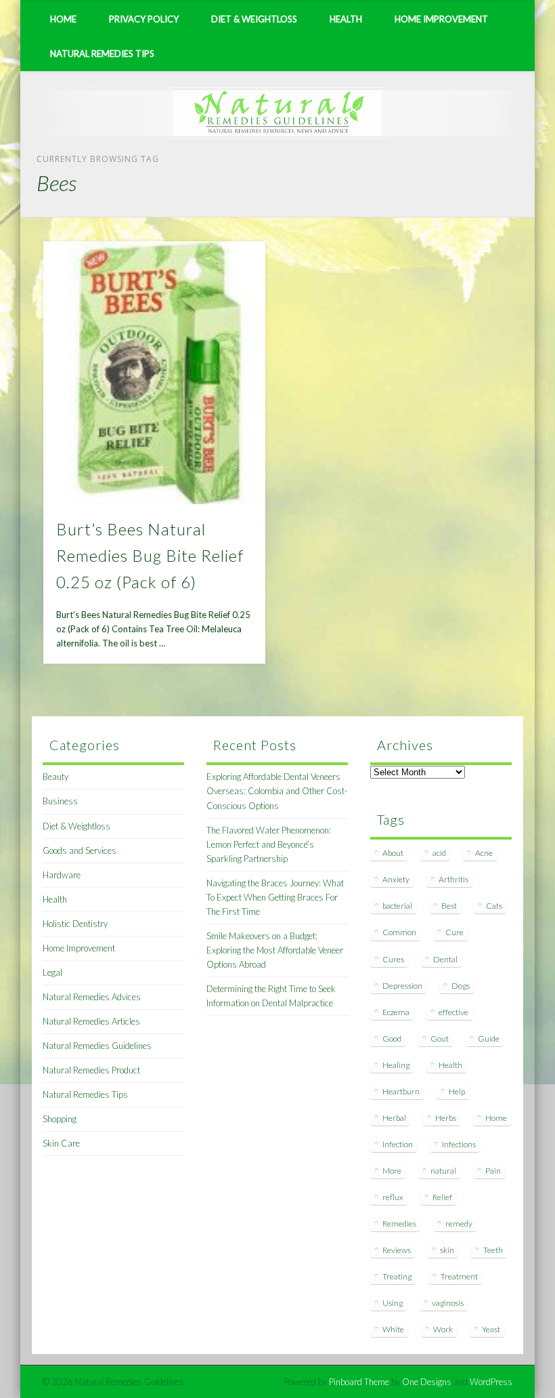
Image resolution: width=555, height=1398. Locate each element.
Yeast (491, 1329)
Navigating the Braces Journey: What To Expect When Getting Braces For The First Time (275, 897)
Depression (402, 986)
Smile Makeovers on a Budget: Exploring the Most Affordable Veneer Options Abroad (274, 950)
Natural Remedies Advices (92, 996)
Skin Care (61, 1143)
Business (60, 801)
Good (391, 1038)
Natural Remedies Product (91, 1070)
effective (453, 1012)
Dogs (460, 986)
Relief (442, 1197)
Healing (395, 1065)
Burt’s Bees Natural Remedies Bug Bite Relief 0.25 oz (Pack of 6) (150, 555)
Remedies (399, 1223)
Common (399, 932)
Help (457, 1091)
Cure (454, 932)
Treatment (459, 1276)
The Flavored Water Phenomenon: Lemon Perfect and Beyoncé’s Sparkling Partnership (268, 844)
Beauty (55, 776)
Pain (493, 1171)
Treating (397, 1276)
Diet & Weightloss (254, 19)
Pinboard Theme (359, 1381)
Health (346, 19)
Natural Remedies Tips (102, 53)
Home (63, 19)
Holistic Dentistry (75, 923)
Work (443, 1329)
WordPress (491, 1381)
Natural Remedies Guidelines (97, 1045)
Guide (489, 1038)
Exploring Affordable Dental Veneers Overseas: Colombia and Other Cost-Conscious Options (276, 790)
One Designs (426, 1381)
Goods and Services (79, 850)
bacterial (397, 906)
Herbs (445, 1118)
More (391, 1171)
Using (392, 1303)
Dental (445, 959)
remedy (458, 1223)
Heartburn (401, 1091)
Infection (397, 1144)
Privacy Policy (144, 19)
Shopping (59, 1118)
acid (439, 853)
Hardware (62, 874)
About (392, 853)
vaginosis (448, 1303)
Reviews (396, 1250)
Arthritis (453, 879)
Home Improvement (441, 19)
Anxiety (395, 879)
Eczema (395, 1012)
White (393, 1329)
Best (449, 906)
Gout (439, 1038)
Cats (494, 906)
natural (443, 1171)
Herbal (394, 1118)
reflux (392, 1197)
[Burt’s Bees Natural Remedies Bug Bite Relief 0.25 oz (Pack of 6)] (154, 372)
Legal (52, 972)
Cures (393, 959)
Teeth (493, 1250)
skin (447, 1250)
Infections (459, 1144)
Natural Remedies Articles (91, 1021)
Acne (484, 853)
